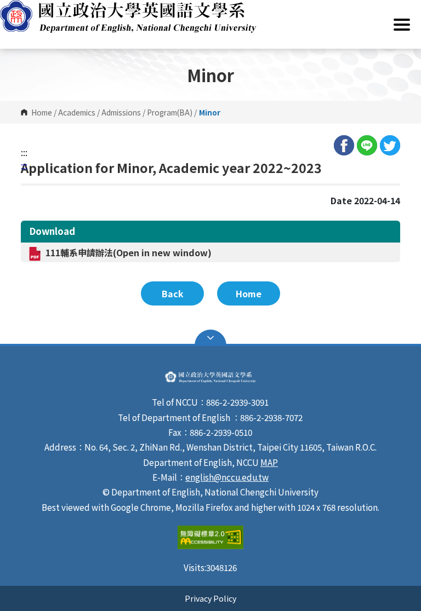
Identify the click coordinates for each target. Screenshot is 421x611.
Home (41, 112)
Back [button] (173, 293)
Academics (76, 112)
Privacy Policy (210, 598)
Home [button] (248, 293)
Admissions (121, 112)
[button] (210, 16)
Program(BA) (169, 112)
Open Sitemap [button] (210, 338)
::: (24, 152)
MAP (269, 462)
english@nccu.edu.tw (227, 477)
